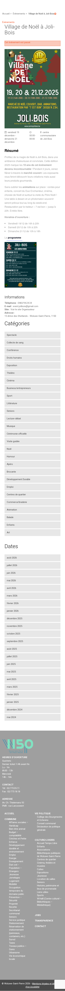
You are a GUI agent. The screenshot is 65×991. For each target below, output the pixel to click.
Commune (10, 819)
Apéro (10, 464)
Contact (40, 926)
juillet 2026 (12, 565)
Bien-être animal (17, 829)
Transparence (44, 920)
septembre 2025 (15, 641)
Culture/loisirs (45, 840)
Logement (14, 881)
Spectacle (12, 335)
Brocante (11, 471)
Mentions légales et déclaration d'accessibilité (44, 985)
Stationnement (16, 923)
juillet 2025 (12, 656)
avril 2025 (11, 679)
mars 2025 (12, 686)
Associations (43, 849)
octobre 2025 (13, 633)
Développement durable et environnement (16, 848)
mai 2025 (11, 671)
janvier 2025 (13, 702)
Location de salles (46, 879)
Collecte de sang (15, 342)
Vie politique (43, 813)
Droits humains (14, 357)
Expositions (43, 872)
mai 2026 (11, 580)
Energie (12, 858)
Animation (12, 509)
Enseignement (16, 861)
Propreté (13, 903)
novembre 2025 (14, 626)
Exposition (12, 365)
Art (8, 532)
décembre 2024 (14, 709)
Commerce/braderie (17, 502)
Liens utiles (42, 892)
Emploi (10, 487)
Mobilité (13, 884)
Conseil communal (46, 823)
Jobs (38, 915)
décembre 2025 (14, 618)
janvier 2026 (13, 611)
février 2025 (13, 694)
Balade (10, 517)
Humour (11, 456)
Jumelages (14, 877)
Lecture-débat (14, 418)
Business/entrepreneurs (19, 388)
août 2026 (12, 557)
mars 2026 (12, 595)
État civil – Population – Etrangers (15, 868)
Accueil (9, 813)
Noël (9, 449)
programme (14, 237)
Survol (12, 939)
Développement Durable (18, 479)
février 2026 (13, 603)
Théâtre (11, 373)
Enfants (11, 525)
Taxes (12, 942)
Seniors (10, 411)
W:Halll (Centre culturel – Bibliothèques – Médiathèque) (49, 902)
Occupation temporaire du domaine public (16, 890)
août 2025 (12, 648)
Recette (13, 907)
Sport (9, 395)
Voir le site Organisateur (22, 309)
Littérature (12, 403)
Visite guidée (13, 441)
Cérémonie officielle (17, 433)
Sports (40, 895)
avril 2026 (11, 588)
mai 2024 (11, 717)
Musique (11, 426)
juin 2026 (11, 573)
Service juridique (17, 920)
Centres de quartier (16, 494)
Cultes (40, 869)
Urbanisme (14, 952)
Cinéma (10, 380)
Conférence (13, 350)
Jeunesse (14, 874)
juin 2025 (11, 664)
